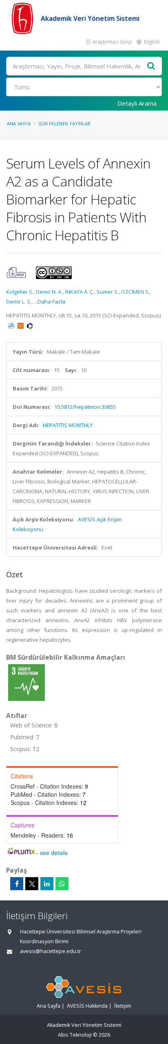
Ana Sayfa (19, 123)
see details (54, 853)
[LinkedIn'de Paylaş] (46, 883)
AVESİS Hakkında (87, 1005)
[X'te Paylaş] (31, 883)
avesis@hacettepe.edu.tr (50, 951)
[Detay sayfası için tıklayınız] (26, 682)
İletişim (122, 1005)
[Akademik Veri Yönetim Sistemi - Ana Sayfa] (23, 18)
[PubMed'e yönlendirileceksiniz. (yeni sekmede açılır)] (11, 325)
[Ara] (151, 66)
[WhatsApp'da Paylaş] (62, 883)
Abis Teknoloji (75, 1034)
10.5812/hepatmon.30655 (85, 406)
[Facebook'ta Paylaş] (16, 883)
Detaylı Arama (137, 103)
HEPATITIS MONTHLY (68, 425)
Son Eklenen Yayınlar (64, 123)
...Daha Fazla (49, 301)
